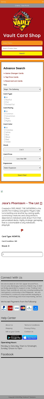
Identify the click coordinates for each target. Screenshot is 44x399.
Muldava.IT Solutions (29, 397)
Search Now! (22, 175)
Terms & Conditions (32, 325)
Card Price (7, 154)
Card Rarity (8, 108)
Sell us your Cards (13, 332)
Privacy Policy (29, 328)
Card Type (7, 94)
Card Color (7, 124)
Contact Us (28, 332)
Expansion (7, 163)
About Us (9, 325)
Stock (5, 145)
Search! (22, 53)
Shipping (9, 328)
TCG (5, 85)
